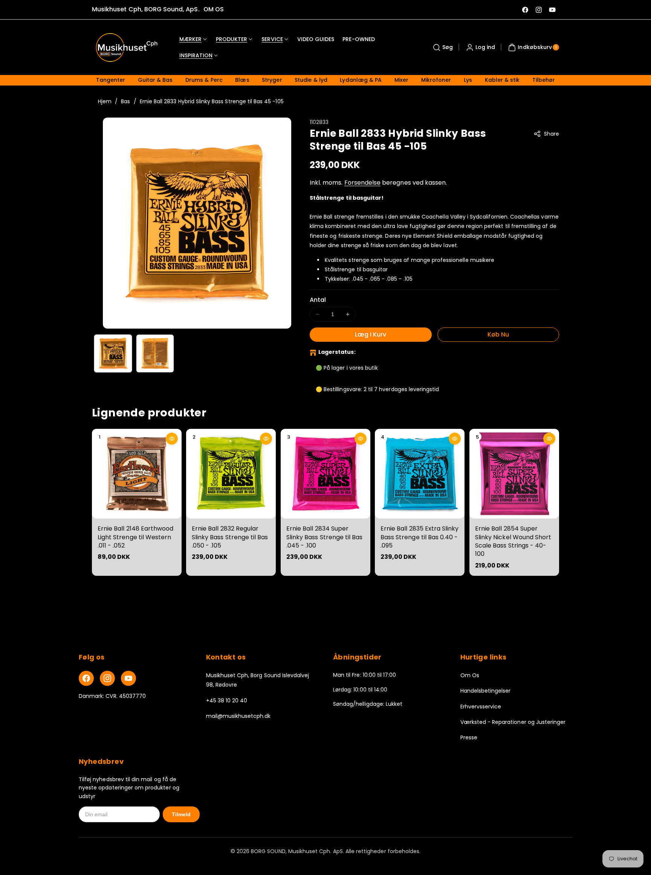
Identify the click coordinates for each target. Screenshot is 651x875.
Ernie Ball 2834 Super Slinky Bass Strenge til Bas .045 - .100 (324, 537)
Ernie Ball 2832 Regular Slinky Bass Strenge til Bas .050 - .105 (230, 537)
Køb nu (498, 334)
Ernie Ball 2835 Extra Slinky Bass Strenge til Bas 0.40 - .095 (419, 537)
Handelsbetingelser (485, 690)
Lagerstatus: (337, 352)
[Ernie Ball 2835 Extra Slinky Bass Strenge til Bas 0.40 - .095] (420, 474)
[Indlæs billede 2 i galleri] (155, 353)
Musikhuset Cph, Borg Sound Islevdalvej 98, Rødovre (257, 680)
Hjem (105, 101)
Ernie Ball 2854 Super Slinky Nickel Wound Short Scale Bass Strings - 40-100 (513, 541)
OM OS (213, 9)
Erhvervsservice (480, 706)
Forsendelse (362, 182)
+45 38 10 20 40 (227, 700)
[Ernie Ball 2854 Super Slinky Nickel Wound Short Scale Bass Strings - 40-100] (514, 474)
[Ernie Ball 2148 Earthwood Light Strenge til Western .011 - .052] (137, 474)
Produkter (231, 39)
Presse (468, 737)
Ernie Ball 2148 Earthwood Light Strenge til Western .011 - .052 (135, 537)
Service (272, 39)
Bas (125, 101)
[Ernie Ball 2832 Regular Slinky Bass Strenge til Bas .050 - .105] (231, 474)
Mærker (190, 39)
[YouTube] (128, 678)
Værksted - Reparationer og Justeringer (513, 722)
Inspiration (196, 55)
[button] (442, 47)
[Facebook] (86, 678)
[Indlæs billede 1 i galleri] (113, 353)
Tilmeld (181, 814)
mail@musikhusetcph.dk (238, 716)
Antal (318, 299)
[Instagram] (107, 678)
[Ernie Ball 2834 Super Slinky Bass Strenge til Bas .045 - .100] (325, 474)
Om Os (469, 675)
